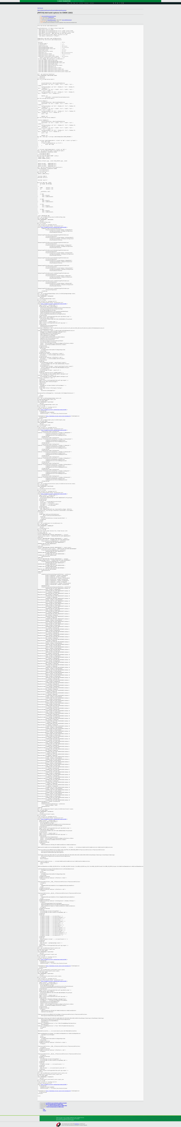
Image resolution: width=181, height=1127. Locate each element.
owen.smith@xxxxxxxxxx (66, 19)
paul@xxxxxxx (51, 17)
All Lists (41, 8)
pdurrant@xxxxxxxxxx (51, 19)
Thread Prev (48, 10)
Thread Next (53, 10)
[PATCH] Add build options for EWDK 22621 (54, 1104)
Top (38, 8)
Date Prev (40, 10)
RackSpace (77, 1123)
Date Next (44, 10)
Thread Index (63, 10)
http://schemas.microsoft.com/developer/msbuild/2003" (54, 227)
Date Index (58, 10)
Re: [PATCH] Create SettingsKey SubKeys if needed (56, 1103)
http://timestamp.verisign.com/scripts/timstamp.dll (58, 416)
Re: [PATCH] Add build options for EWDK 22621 (57, 1105)
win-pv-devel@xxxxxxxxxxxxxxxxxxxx (49, 16)
